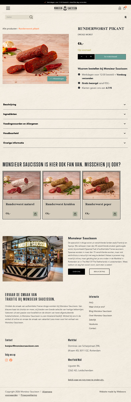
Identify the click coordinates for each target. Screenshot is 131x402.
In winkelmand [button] (35, 214)
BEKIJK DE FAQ (99, 272)
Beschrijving (9, 104)
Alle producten (10, 28)
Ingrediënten (10, 114)
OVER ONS (76, 272)
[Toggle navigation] (8, 8)
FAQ (91, 302)
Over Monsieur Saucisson (100, 315)
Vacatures (93, 324)
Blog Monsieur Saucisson (100, 311)
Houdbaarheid (11, 133)
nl (126, 17)
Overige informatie (13, 143)
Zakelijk (92, 319)
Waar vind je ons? (97, 306)
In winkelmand (110, 57)
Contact (92, 328)
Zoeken (31, 17)
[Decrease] (81, 56)
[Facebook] (10, 360)
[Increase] (90, 56)
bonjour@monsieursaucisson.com (22, 345)
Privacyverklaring (29, 395)
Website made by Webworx (112, 391)
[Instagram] (6, 360)
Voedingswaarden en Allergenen (20, 123)
